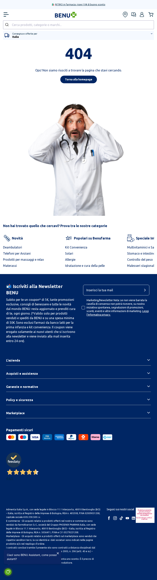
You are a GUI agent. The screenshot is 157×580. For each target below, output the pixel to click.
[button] (8, 572)
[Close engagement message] (58, 553)
